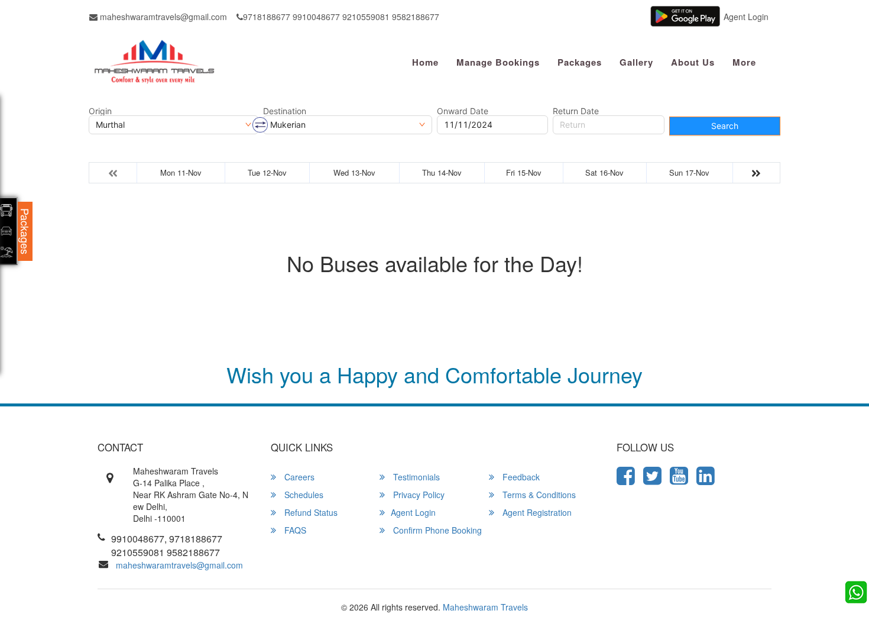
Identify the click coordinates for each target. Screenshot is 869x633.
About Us (693, 62)
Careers (298, 477)
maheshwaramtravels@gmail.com (162, 16)
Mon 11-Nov (181, 172)
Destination (284, 111)
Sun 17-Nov (689, 172)
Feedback (520, 477)
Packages (579, 62)
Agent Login (746, 16)
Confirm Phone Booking (436, 530)
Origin (100, 111)
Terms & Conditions (538, 494)
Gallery (636, 62)
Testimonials (415, 477)
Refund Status (310, 512)
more (744, 62)
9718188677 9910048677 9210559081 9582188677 (341, 16)
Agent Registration (536, 512)
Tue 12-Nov (267, 172)
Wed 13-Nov (354, 172)
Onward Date (462, 111)
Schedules (302, 494)
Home (425, 62)
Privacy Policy (418, 494)
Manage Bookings (498, 62)
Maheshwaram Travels (485, 607)
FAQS (294, 530)
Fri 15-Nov (523, 172)
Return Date (576, 111)
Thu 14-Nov (442, 172)
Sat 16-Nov (604, 172)
